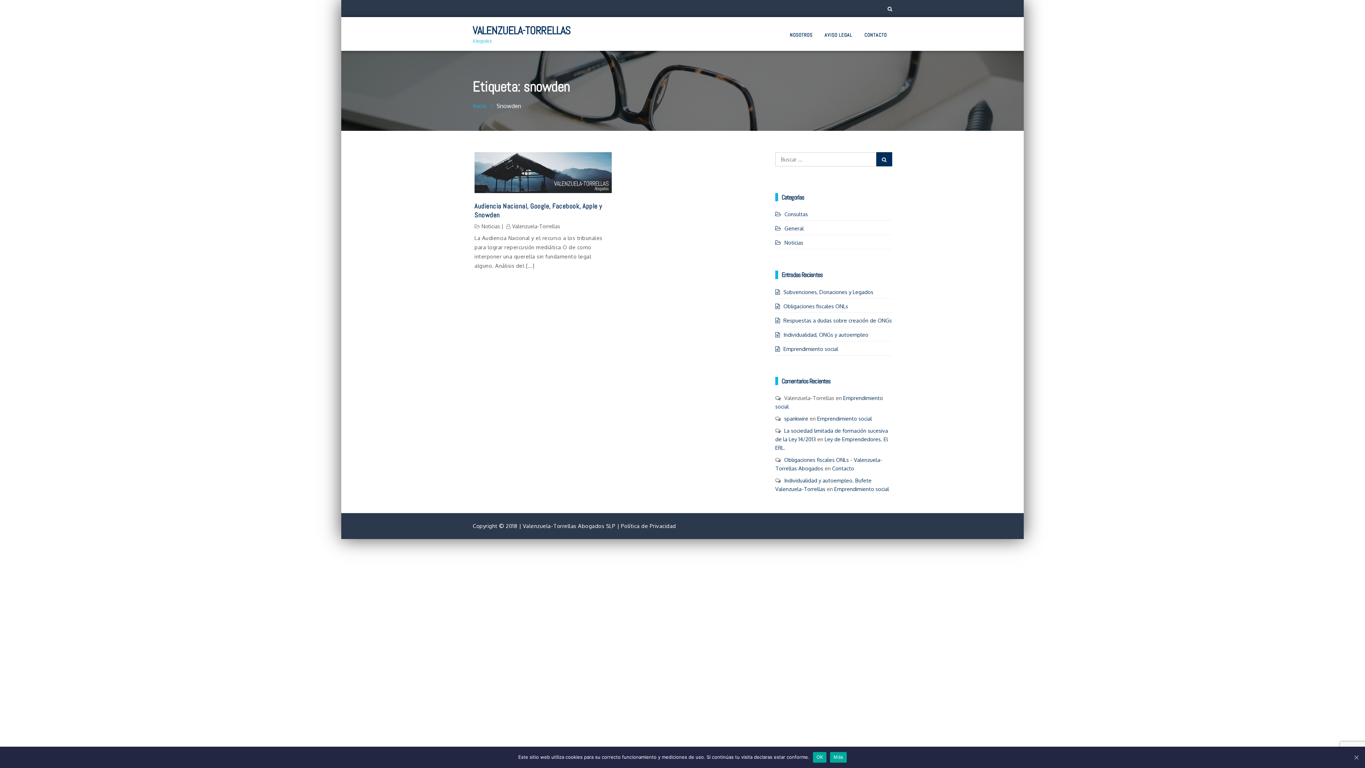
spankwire (796, 418)
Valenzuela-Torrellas (536, 226)
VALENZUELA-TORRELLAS (522, 30)
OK (820, 757)
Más (838, 757)
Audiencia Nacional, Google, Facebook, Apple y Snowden (538, 210)
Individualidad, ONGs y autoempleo (825, 334)
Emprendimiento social (810, 349)
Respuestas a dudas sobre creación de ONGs (837, 320)
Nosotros (801, 35)
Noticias (491, 226)
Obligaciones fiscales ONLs (815, 306)
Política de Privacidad (648, 526)
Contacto (875, 35)
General (794, 228)
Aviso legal (838, 35)
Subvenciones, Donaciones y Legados (828, 292)
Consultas (796, 214)
